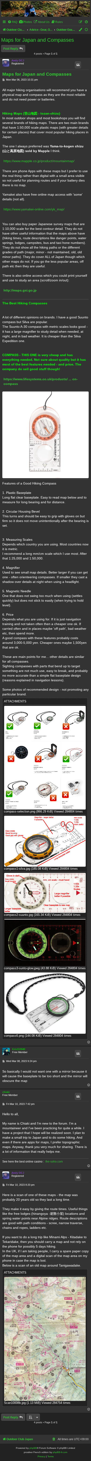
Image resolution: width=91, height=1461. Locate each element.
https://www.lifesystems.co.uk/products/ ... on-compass (41, 381)
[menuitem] (12, 22)
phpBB (33, 1448)
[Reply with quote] (78, 64)
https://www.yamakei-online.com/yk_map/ (34, 209)
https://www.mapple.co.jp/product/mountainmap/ (39, 161)
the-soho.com (54, 1161)
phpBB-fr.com (60, 1452)
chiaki (6, 1092)
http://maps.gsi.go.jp (20, 290)
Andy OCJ (17, 60)
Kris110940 (18, 1049)
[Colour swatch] (81, 30)
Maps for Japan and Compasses (37, 40)
